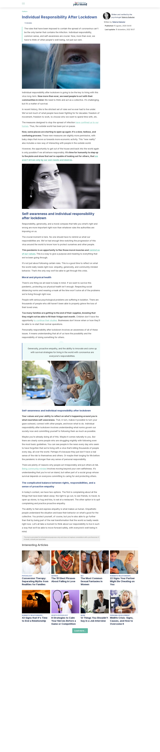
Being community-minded (34, 468)
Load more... (80, 631)
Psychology (27, 576)
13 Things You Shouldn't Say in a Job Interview (94, 619)
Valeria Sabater (128, 17)
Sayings (54, 576)
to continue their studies (45, 320)
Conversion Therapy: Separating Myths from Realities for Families (35, 581)
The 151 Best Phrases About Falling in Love (63, 580)
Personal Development (120, 615)
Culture (24, 11)
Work (83, 615)
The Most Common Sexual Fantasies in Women (91, 581)
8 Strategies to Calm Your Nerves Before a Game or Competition (63, 620)
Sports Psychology (59, 615)
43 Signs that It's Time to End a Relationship (34, 619)
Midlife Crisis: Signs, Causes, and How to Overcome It (121, 620)
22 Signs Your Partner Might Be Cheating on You (122, 581)
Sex (82, 576)
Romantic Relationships (120, 576)
